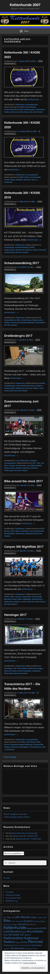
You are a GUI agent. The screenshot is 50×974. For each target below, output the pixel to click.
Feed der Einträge (13, 895)
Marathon (31, 385)
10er (34, 463)
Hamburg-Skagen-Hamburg (21, 744)
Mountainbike (36, 465)
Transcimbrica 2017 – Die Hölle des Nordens (22, 686)
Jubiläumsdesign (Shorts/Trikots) (16, 817)
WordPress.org (12, 900)
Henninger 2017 (15, 614)
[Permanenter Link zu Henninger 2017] (24, 646)
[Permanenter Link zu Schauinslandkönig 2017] (24, 294)
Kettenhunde (31, 107)
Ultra (44, 747)
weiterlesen (35, 99)
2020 (21, 177)
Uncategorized (31, 104)
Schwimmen (17, 948)
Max (34, 61)
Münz (20, 599)
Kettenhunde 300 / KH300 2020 (25, 836)
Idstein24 (22, 924)
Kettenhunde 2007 (25, 4)
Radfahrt (19, 179)
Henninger (8, 668)
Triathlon (33, 460)
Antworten (10, 749)
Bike (18, 320)
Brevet (7, 744)
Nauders (39, 385)
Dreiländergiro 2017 (18, 335)
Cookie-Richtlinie (29, 963)
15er (38, 463)
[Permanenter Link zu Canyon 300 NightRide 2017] (24, 578)
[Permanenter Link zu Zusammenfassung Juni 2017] (24, 437)
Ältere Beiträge (9, 757)
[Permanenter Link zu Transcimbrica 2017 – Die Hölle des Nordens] (24, 720)
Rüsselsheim (37, 945)
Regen (40, 668)
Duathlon (28, 921)
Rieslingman (8, 945)
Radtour (7, 112)
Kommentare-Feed (13, 898)
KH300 (20, 109)
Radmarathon (29, 109)
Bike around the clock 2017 (23, 481)
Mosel (12, 179)
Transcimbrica (35, 747)
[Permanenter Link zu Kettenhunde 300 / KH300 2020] (24, 158)
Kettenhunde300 (10, 109)
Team (33, 179)
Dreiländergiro (10, 385)
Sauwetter (36, 671)
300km (22, 107)
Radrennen (20, 104)
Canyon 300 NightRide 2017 (23, 546)
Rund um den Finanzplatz (22, 671)
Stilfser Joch (38, 388)
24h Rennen (31, 742)
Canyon (18, 596)
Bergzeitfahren (10, 320)
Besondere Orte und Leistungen (25, 833)
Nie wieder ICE (16, 934)
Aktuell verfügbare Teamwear (15, 814)
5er (42, 463)
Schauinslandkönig (26, 322)
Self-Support (24, 747)
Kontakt (6, 878)
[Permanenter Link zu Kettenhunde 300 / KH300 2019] (24, 229)
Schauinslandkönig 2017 (21, 263)
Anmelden (10, 892)
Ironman (12, 465)
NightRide (27, 599)
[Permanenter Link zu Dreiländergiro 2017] (24, 367)
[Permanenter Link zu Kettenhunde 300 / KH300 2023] (24, 88)
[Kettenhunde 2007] (25, 27)
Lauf (18, 460)
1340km (23, 742)
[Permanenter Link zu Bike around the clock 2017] (24, 512)
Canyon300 (26, 596)
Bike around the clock (24, 531)
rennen (35, 250)
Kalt (14, 668)
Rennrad (14, 112)
